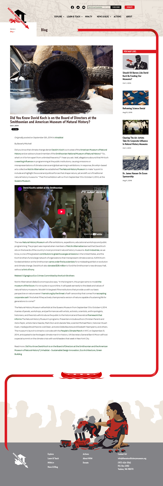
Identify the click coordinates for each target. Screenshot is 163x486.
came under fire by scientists (62, 261)
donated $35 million (57, 265)
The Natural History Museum (72, 169)
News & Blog (103, 17)
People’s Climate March (71, 330)
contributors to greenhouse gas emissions (58, 254)
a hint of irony (28, 269)
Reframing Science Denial (134, 108)
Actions (117, 17)
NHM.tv (88, 17)
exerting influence (24, 161)
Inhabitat (59, 137)
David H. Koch (58, 149)
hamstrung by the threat (53, 293)
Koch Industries (92, 250)
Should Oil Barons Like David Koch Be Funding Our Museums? (135, 76)
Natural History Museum (34, 242)
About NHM (87, 458)
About (129, 17)
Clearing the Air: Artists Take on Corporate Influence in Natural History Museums (135, 141)
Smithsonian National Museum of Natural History (78, 153)
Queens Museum (22, 181)
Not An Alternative (36, 169)
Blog (11, 32)
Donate (85, 463)
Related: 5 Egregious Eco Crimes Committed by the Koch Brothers (44, 275)
